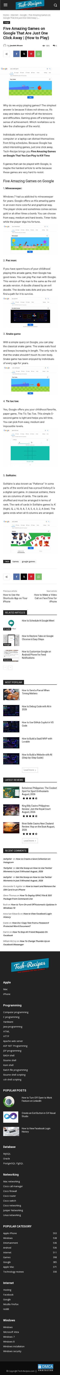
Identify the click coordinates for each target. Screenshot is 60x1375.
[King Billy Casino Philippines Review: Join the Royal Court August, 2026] (11, 810)
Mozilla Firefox (10, 1304)
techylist (7, 858)
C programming (11, 1017)
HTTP (6, 1036)
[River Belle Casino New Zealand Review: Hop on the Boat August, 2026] (11, 827)
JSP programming (12, 1050)
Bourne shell (9, 1060)
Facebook (8, 1294)
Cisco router (9, 1195)
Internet (14, 15)
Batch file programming (15, 1069)
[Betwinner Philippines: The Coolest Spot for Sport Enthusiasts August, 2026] (11, 792)
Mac (5, 989)
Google (23, 15)
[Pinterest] (31, 54)
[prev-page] (5, 668)
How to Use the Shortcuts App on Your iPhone (15, 598)
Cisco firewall (10, 1191)
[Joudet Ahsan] (5, 45)
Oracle (6, 1158)
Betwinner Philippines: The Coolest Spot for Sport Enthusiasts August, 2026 (39, 791)
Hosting (7, 1289)
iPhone (6, 994)
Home (6, 15)
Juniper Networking (13, 1210)
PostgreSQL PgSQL (13, 1163)
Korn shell (8, 1065)
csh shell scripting (12, 1079)
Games (15, 561)
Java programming (12, 1026)
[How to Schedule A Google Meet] (11, 624)
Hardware (8, 1021)
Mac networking (11, 1181)
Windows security (12, 1351)
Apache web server (13, 1041)
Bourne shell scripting (14, 1074)
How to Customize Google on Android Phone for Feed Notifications (36, 654)
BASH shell (8, 1055)
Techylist (7, 868)
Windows (8, 1327)
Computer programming (15, 1012)
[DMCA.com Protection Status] (46, 1371)
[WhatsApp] (38, 54)
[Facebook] (16, 54)
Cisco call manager (13, 1186)
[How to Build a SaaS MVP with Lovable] (11, 742)
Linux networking (12, 1215)
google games (28, 561)
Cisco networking (12, 1205)
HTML (6, 1031)
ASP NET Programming (15, 1045)
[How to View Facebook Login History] (11, 1131)
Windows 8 (9, 1341)
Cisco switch (9, 1200)
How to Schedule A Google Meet (38, 620)
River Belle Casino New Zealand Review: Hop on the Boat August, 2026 (38, 826)
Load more (29, 770)
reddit (6, 1309)
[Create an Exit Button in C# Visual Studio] (10, 1117)
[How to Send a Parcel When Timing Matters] (11, 694)
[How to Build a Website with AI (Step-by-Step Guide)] (11, 758)
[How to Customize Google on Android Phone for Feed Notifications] (11, 655)
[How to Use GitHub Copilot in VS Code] (11, 726)
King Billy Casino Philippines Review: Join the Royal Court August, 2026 (36, 809)
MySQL (7, 1153)
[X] (24, 54)
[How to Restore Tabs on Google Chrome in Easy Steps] (11, 640)
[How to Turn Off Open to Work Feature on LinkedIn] (8, 1101)
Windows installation (13, 1346)
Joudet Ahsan (16, 45)
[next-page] (10, 668)
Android (7, 660)
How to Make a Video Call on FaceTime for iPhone (45, 598)
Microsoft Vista (11, 1331)
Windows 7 (9, 1336)
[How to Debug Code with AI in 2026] (11, 710)
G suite (7, 629)
